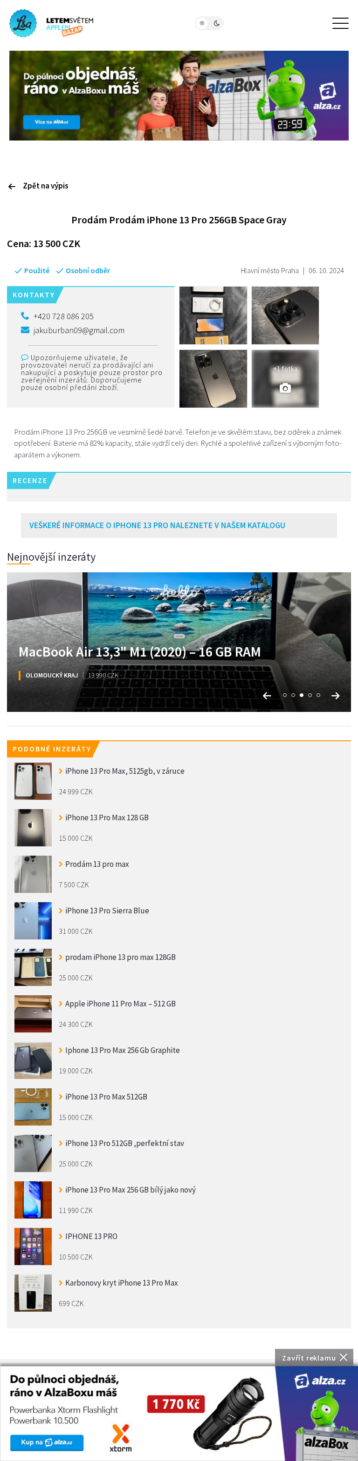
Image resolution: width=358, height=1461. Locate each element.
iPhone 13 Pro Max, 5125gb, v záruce (125, 771)
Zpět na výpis (46, 186)
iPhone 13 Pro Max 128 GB (107, 817)
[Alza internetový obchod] (179, 95)
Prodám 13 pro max (97, 864)
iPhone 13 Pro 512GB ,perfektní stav (124, 1143)
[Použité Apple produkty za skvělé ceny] (51, 23)
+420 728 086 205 (64, 316)
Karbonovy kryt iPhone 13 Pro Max (121, 1283)
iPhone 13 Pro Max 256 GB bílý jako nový (130, 1190)
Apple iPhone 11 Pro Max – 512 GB (120, 1004)
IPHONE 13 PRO (91, 1236)
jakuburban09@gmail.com (79, 330)
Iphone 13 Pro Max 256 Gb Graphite (122, 1050)
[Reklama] (179, 1413)
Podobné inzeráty (52, 748)
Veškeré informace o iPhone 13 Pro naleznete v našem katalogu (157, 525)
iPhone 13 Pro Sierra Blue (107, 910)
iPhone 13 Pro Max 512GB (106, 1097)
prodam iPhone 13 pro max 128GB (120, 957)
